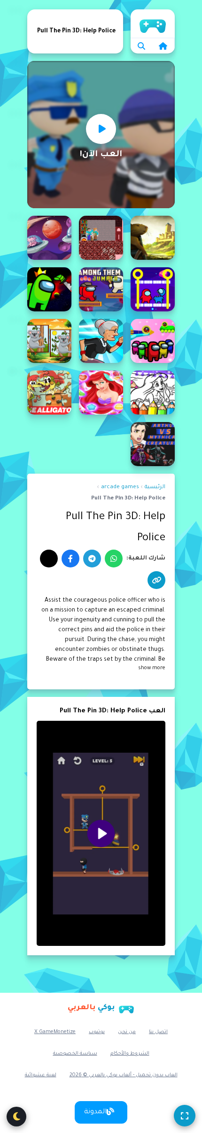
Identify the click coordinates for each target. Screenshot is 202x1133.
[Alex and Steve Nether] (101, 238)
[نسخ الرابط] (156, 580)
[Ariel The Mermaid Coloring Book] (153, 392)
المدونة (95, 1112)
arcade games (120, 487)
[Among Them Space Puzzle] (49, 289)
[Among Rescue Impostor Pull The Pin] (153, 289)
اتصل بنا (158, 1032)
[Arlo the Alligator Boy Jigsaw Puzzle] (49, 392)
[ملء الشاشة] (184, 1115)
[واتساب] (114, 558)
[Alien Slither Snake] (49, 238)
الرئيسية (153, 23)
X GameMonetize (55, 1032)
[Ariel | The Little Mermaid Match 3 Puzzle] (101, 392)
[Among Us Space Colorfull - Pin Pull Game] (153, 341)
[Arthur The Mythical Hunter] (153, 444)
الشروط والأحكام (129, 1054)
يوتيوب (97, 1032)
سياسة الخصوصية (75, 1054)
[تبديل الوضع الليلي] (16, 1116)
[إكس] (49, 558)
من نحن (127, 1032)
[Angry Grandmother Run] (101, 341)
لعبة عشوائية (40, 1075)
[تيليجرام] (92, 558)
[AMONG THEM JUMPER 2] (101, 289)
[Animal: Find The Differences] (49, 341)
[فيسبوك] (70, 558)
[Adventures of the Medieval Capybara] (153, 238)
